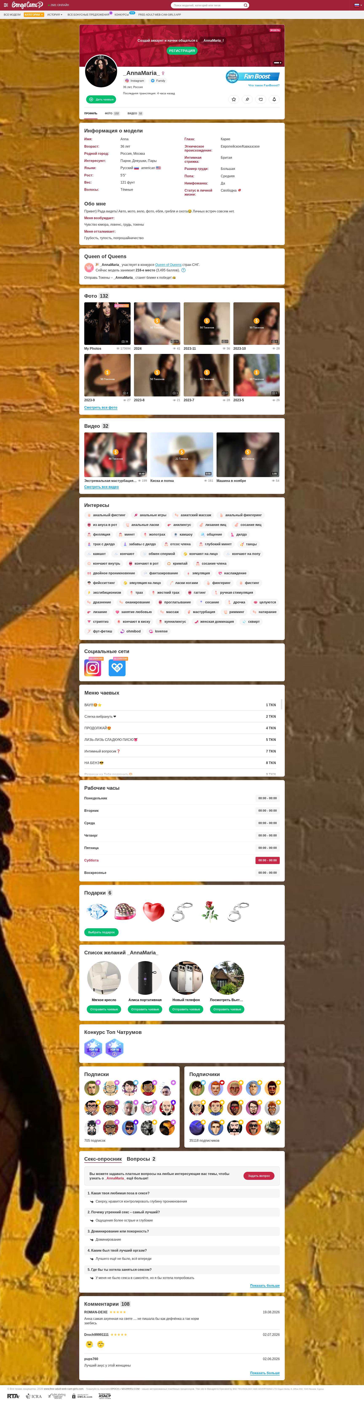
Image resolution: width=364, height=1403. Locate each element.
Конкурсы (122, 14)
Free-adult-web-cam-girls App (159, 14)
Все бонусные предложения (88, 14)
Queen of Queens (168, 265)
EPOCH (115, 1389)
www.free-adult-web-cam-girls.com (63, 1388)
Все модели (12, 14)
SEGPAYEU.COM (130, 1389)
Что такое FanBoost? (264, 85)
